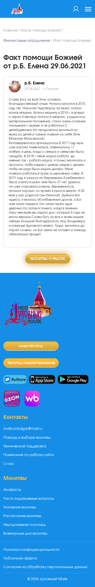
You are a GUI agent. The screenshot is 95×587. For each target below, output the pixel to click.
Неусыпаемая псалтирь (24, 525)
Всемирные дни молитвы (25, 533)
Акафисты (12, 490)
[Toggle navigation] (88, 10)
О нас (8, 464)
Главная (10, 30)
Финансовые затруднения (26, 40)
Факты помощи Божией (41, 30)
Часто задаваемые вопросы (28, 498)
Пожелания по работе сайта (28, 455)
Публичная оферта (20, 558)
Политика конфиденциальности (31, 549)
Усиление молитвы (19, 507)
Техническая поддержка (24, 446)
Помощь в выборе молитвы (27, 437)
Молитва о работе (47, 259)
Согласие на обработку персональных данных (45, 567)
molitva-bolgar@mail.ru (22, 428)
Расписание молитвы (22, 516)
